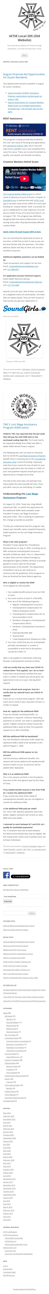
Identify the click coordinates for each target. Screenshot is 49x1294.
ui (32, 849)
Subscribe (8, 901)
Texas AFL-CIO (10, 1251)
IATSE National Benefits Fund (16, 1244)
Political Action (10, 1091)
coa (21, 372)
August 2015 (8, 1213)
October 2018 (8, 1169)
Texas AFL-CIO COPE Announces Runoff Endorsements (24, 1001)
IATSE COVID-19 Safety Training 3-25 (17, 962)
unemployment (40, 849)
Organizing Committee (15, 1050)
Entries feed (7, 1269)
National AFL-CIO (9, 1247)
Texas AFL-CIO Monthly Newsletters (19, 1254)
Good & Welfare (12, 1022)
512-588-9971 (13, 269)
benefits (12, 849)
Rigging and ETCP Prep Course (14, 950)
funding (6, 375)
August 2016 (8, 1198)
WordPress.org (9, 1275)
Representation (12, 1032)
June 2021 (7, 1122)
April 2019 (7, 1166)
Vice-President (11, 1072)
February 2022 (8, 1116)
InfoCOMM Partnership (14, 1238)
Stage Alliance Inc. (13, 1057)
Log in (5, 1266)
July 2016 (6, 1201)
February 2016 (8, 1210)
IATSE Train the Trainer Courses (15, 966)
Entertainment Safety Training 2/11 (16, 970)
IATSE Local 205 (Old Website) (24, 38)
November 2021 (9, 1119)
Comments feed (9, 1272)
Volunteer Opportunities (14, 1098)
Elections (9, 1019)
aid (18, 372)
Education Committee (14, 1044)
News (5, 372)
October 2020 (8, 1135)
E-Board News (10, 1063)
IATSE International (10, 1235)
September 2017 (9, 1179)
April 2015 (7, 1220)
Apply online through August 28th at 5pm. (22, 232)
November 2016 (9, 1188)
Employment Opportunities (15, 1076)
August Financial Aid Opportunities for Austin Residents (24, 75)
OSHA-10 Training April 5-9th (14, 958)
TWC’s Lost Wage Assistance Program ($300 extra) (20, 426)
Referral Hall (11, 1029)
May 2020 (7, 1151)
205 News (26, 369)
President (10, 1069)
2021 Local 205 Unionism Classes (15, 974)
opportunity (19, 375)
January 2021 (8, 1132)
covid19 (27, 372)
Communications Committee (17, 1041)
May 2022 (7, 1113)
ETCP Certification (10, 1232)
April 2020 (7, 1154)
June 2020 (7, 1147)
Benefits (9, 1088)
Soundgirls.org (9, 200)
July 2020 (6, 1144)
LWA (24, 849)
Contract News (10, 1054)
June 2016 (7, 1204)
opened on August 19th (17, 145)
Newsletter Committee (15, 1047)
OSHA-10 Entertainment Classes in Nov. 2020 (20, 978)
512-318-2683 (13, 285)
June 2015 (7, 1216)
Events (7, 1079)
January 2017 (8, 1182)
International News (12, 1085)
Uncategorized (8, 1101)
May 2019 (7, 1163)
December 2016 (9, 1185)
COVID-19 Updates (38, 369)
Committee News (11, 1038)
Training (9, 1082)
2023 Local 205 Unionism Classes (15, 930)
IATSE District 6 (10, 1241)
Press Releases (10, 1094)
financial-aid (35, 372)
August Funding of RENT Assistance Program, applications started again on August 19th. (25, 96)
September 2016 (9, 1194)
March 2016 (7, 1207)
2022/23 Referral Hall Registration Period (18, 926)
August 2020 (8, 1141)
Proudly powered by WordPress (24, 1289)
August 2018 (8, 1172)
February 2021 (8, 1129)
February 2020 (8, 1160)
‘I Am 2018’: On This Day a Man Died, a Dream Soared (23, 997)
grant (12, 375)
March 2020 (7, 1157)
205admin (7, 379)
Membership (11, 1025)
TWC (29, 849)
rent (26, 375)
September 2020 (9, 1138)
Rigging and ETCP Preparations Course (18, 954)
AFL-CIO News (10, 1035)
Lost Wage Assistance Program (32, 456)
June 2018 (7, 1176)
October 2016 (8, 1191)
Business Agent (12, 1066)
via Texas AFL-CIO (9, 985)
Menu (25, 55)
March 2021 (7, 1125)
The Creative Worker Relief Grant (17, 194)
